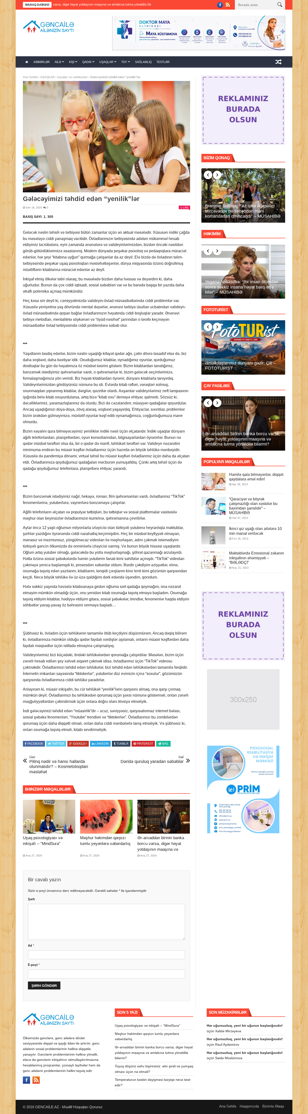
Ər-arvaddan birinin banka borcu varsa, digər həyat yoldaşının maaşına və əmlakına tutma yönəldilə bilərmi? (160, 848)
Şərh (31, 897)
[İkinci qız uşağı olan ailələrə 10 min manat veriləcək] (213, 534)
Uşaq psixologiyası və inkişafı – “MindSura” (147, 1024)
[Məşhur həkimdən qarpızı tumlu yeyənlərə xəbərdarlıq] (106, 815)
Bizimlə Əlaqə (273, 1104)
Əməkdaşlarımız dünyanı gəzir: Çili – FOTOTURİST (240, 364)
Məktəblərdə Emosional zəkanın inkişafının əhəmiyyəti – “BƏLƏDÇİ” (256, 556)
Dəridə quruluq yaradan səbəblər (152, 758)
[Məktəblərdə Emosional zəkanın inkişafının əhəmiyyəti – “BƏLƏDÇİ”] (213, 558)
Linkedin (102, 742)
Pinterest (145, 742)
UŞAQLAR (106, 60)
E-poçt (34, 963)
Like (186, 205)
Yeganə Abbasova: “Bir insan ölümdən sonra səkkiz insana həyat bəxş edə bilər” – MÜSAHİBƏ (241, 285)
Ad (31, 944)
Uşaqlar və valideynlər (72, 75)
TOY (124, 60)
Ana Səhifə (30, 75)
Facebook (35, 742)
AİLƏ (58, 60)
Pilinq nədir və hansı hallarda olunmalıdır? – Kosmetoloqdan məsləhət (58, 763)
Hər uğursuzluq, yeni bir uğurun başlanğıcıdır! (245, 1024)
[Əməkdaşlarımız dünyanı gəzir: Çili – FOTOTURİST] (243, 346)
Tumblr (122, 742)
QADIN (86, 60)
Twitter (58, 742)
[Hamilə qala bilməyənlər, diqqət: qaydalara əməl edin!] (213, 480)
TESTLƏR (163, 60)
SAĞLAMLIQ (143, 60)
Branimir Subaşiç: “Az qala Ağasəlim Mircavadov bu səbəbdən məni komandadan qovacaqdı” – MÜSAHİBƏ (243, 209)
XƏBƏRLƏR (41, 60)
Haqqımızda (249, 1104)
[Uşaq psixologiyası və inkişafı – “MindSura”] (49, 815)
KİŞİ (71, 60)
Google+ (80, 742)
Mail (165, 742)
